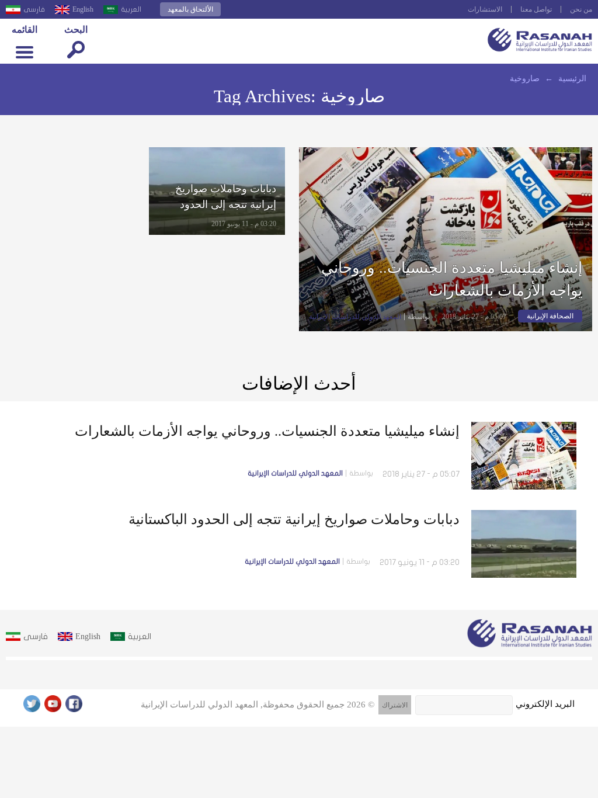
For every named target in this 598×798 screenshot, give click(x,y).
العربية (131, 9)
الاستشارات (485, 9)
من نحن (581, 9)
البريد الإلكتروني (545, 704)
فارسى (34, 9)
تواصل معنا (536, 9)
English (82, 9)
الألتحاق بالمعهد (190, 9)
